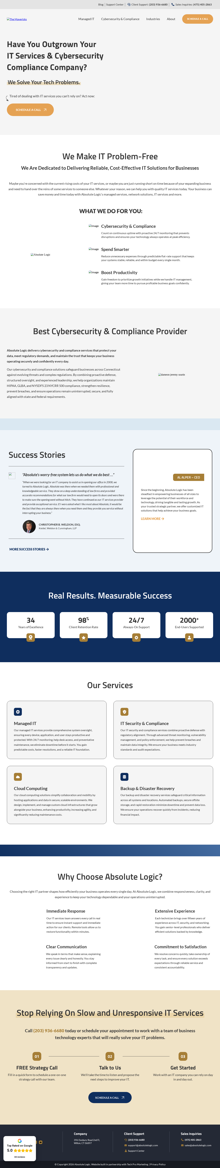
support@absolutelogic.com (143, 1145)
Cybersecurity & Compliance (120, 19)
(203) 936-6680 (136, 1139)
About (171, 19)
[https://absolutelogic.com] (17, 18)
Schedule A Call (197, 19)
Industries (153, 19)
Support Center (115, 4)
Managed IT (86, 19)
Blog (100, 4)
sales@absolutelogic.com (198, 1145)
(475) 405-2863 (193, 1139)
